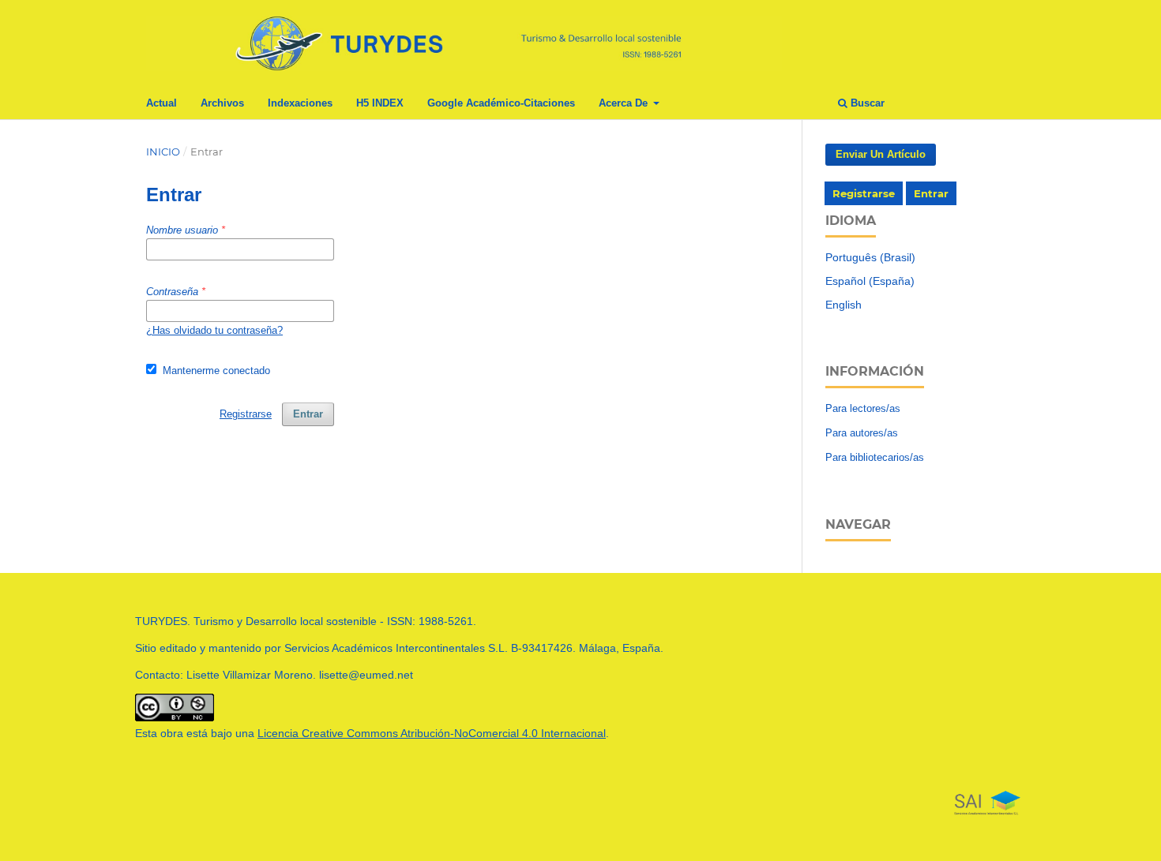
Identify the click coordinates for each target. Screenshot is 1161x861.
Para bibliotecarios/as (874, 457)
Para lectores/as (862, 408)
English (843, 304)
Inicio (163, 151)
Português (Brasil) (870, 257)
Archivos (222, 103)
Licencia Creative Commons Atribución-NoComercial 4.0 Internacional (431, 733)
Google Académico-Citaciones (501, 103)
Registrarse (863, 193)
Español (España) (870, 281)
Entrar (931, 193)
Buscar (866, 103)
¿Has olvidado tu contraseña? (214, 330)
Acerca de (625, 103)
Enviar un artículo (881, 154)
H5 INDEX (380, 103)
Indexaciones (300, 103)
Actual (161, 103)
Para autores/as (861, 433)
